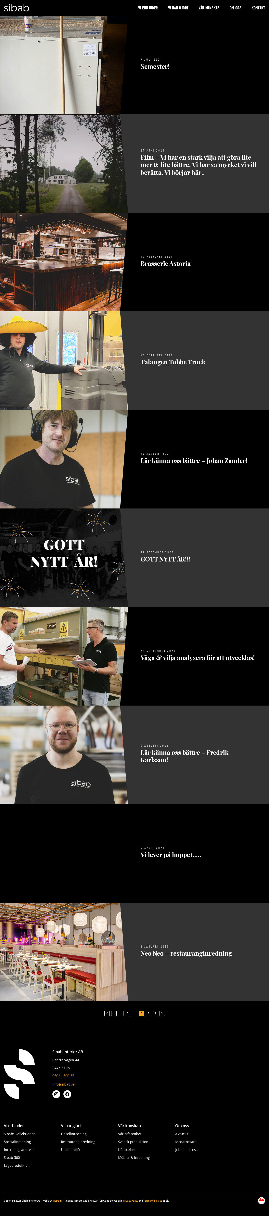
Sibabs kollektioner (19, 1133)
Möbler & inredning (134, 1157)
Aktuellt (181, 1133)
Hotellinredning (74, 1133)
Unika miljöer (72, 1149)
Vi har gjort (71, 1125)
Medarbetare (185, 1141)
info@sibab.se (63, 1084)
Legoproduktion (17, 1165)
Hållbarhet (127, 1149)
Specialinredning (17, 1141)
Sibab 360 (12, 1157)
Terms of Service (153, 1200)
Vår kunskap (129, 1125)
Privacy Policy (130, 1200)
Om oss (182, 1125)
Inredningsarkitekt (19, 1149)
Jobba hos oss (186, 1149)
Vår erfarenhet (130, 1133)
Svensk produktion (133, 1141)
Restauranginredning (78, 1141)
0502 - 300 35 (63, 1075)
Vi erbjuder (14, 1125)
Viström (57, 1200)
